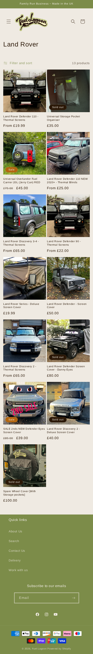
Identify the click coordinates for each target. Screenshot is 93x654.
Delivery (15, 560)
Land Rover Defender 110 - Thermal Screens (20, 118)
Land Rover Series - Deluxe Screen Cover (21, 305)
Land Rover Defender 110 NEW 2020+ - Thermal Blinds (67, 180)
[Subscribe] (74, 597)
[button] (8, 21)
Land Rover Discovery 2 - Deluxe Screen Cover (63, 430)
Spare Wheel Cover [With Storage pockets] (19, 493)
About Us (15, 531)
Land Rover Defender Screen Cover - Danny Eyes (66, 368)
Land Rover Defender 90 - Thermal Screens (64, 243)
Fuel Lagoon (39, 648)
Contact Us (17, 550)
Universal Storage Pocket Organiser (63, 118)
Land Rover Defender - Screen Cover (67, 305)
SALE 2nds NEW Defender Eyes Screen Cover (24, 430)
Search (14, 541)
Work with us (18, 570)
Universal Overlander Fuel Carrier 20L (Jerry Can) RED (21, 180)
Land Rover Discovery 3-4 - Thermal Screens (21, 243)
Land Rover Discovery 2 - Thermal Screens (19, 368)
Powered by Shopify (59, 648)
